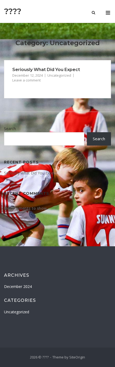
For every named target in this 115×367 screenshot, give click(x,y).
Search (10, 128)
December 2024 (18, 286)
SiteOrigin (77, 357)
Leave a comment (26, 80)
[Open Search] (93, 13)
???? (12, 11)
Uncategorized (59, 75)
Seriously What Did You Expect (46, 69)
